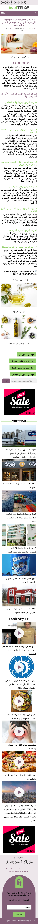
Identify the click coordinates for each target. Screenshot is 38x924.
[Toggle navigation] (3, 13)
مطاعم (23, 868)
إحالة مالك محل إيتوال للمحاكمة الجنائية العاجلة (19, 485)
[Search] (36, 13)
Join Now (19, 914)
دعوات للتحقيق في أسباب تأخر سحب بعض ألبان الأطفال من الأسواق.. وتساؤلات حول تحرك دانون (20, 452)
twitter (15, 2)
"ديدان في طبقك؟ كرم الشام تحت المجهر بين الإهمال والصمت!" (21, 716)
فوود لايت (12, 868)
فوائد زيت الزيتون (26, 354)
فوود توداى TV (25, 871)
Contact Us (18, 871)
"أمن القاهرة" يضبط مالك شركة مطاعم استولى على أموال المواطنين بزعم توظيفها (19, 649)
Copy (6, 381)
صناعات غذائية (29, 868)
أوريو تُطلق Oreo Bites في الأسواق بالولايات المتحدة (21, 579)
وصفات (7, 868)
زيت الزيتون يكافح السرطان (22, 361)
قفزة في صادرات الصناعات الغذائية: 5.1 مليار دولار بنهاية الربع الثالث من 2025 (21, 517)
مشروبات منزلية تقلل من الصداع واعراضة (22, 746)
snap (7, 2)
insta (20, 2)
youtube (3, 2)
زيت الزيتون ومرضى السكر (23, 367)
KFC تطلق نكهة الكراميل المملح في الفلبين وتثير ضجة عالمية (21, 610)
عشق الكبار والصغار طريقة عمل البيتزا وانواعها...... (20, 776)
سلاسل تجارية (18, 868)
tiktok (11, 2)
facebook (24, 2)
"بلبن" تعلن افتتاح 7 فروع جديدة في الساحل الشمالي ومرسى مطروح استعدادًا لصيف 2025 (20, 683)
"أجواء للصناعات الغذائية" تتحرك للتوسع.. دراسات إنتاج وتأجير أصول (21, 549)
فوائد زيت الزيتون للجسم (23, 374)
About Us (12, 871)
